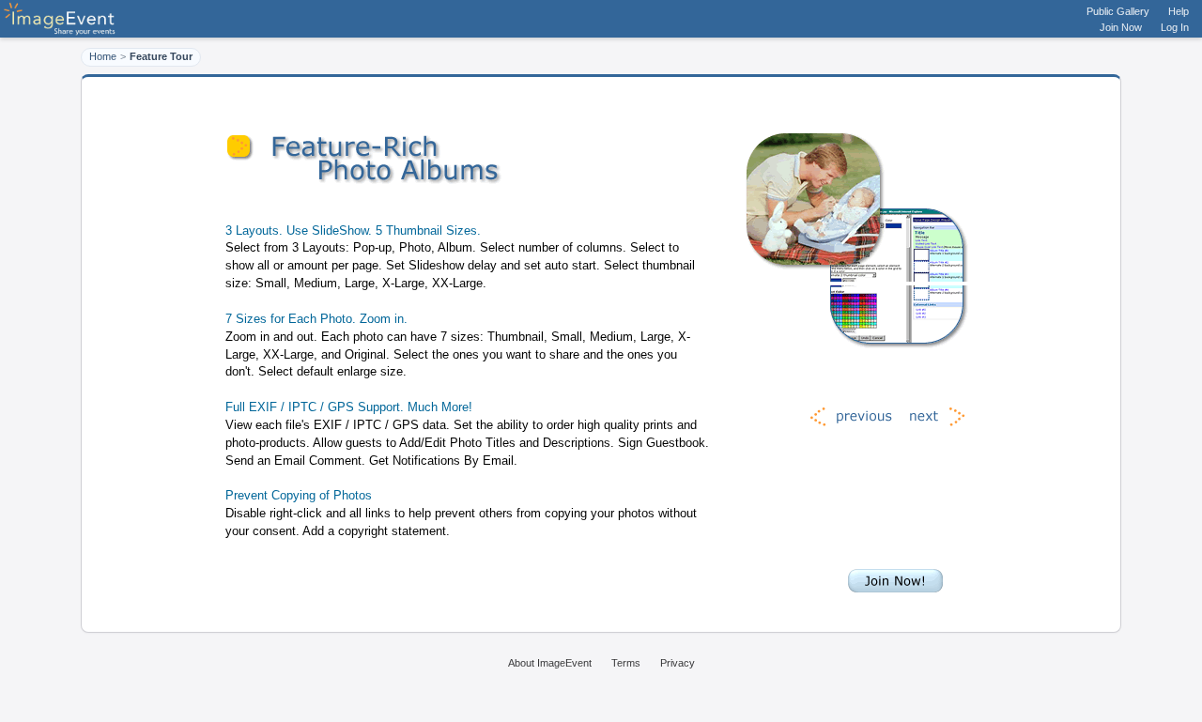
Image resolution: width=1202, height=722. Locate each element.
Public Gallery (1117, 11)
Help (1178, 11)
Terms (625, 662)
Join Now (1121, 27)
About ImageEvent (550, 662)
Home (102, 56)
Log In (1175, 27)
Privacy (677, 662)
